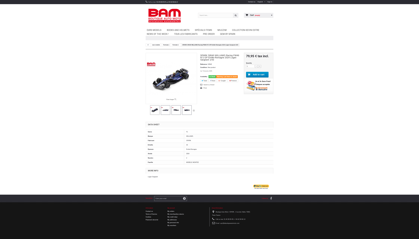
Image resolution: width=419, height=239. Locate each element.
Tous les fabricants (185, 34)
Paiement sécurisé (152, 220)
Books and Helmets (178, 30)
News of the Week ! (158, 34)
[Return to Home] (148, 45)
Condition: (203, 67)
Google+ (223, 81)
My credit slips (172, 217)
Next (194, 110)
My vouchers (171, 225)
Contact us (251, 2)
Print (205, 88)
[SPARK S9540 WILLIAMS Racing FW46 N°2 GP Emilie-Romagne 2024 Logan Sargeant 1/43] (155, 110)
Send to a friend (208, 85)
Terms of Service (151, 214)
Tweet (205, 81)
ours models (154, 30)
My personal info (173, 222)
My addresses (172, 220)
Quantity (249, 63)
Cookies (148, 217)
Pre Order (209, 34)
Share (213, 81)
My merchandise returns (175, 214)
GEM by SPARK (227, 34)
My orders (170, 211)
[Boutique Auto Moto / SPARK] (166, 15)
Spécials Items (203, 30)
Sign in (269, 2)
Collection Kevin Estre (245, 30)
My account (171, 208)
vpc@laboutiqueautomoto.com (229, 223)
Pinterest (234, 81)
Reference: (203, 64)
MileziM (222, 30)
